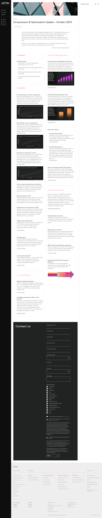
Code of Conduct (71, 506)
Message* (49, 376)
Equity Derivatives (16, 486)
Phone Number (51, 343)
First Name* (50, 331)
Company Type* (51, 355)
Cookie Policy (55, 420)
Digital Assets (15, 495)
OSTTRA (63, 418)
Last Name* (50, 337)
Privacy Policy (66, 416)
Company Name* (51, 349)
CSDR (88, 479)
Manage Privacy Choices (53, 511)
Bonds (14, 493)
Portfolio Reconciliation (62, 477)
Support (4, 24)
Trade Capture (45, 477)
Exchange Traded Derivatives (19, 484)
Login (3, 21)
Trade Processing (46, 479)
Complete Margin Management (93, 477)
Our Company (16, 502)
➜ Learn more (21, 230)
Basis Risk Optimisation (76, 482)
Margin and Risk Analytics (33, 477)
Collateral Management (62, 482)
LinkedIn (30, 504)
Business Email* (51, 325)
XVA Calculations (61, 484)
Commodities (15, 491)
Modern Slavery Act (71, 502)
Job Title (49, 362)
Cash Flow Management (62, 486)
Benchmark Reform (91, 475)
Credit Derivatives (16, 479)
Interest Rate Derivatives (18, 477)
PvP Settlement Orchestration (63, 488)
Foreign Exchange (16, 475)
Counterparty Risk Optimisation (78, 479)
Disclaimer (50, 504)
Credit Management (47, 484)
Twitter (30, 506)
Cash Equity (15, 488)
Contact (4, 23)
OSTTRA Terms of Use (52, 502)
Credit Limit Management (33, 479)
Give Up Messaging (46, 482)
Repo (14, 482)
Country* (49, 368)
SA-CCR (88, 487)
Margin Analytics (61, 479)
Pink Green (97, 515)
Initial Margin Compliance (92, 482)
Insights (3, 14)
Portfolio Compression (76, 477)
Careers (15, 506)
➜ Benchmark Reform (54, 208)
